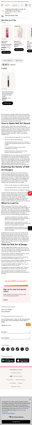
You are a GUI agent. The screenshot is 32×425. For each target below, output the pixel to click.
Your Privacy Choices (17, 417)
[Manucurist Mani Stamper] (20, 36)
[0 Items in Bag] (30, 5)
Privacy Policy (22, 408)
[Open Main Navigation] (2, 5)
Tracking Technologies (8, 413)
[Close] (30, 399)
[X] (25, 9)
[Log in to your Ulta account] (26, 5)
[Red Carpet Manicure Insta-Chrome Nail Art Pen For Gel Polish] (7, 37)
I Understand (16, 421)
